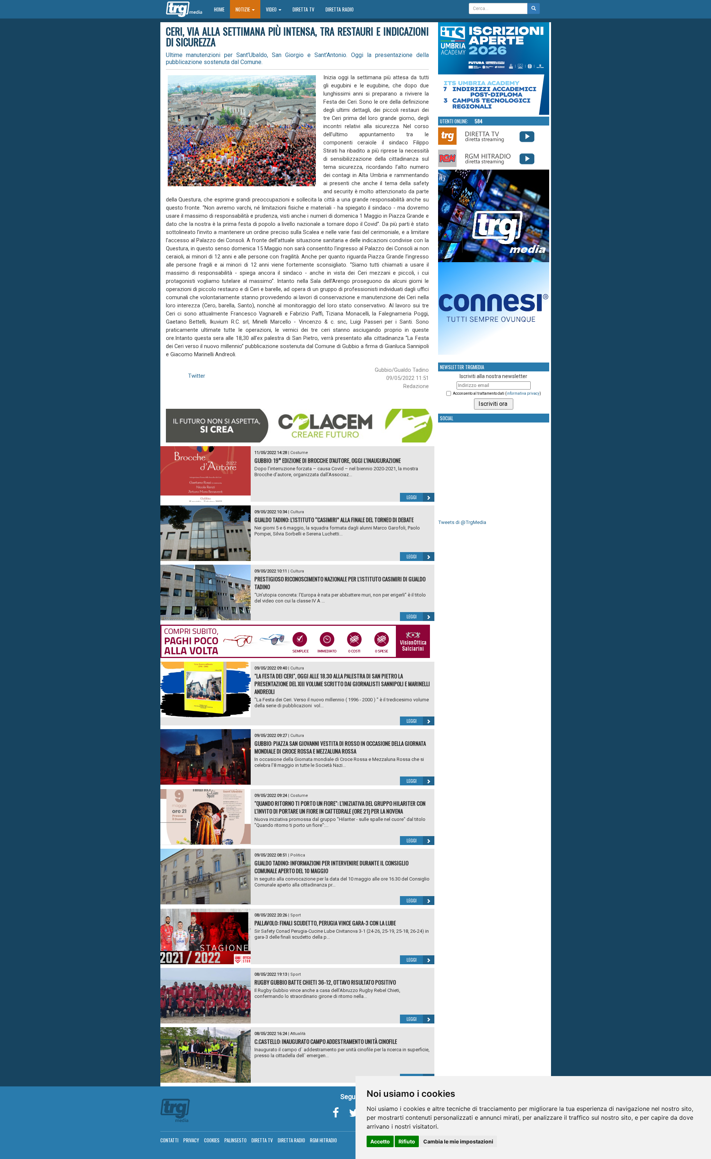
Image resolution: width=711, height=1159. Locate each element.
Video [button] (272, 9)
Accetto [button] (380, 1141)
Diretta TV (303, 9)
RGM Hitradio (323, 1140)
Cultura (297, 512)
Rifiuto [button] (406, 1141)
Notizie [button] (243, 9)
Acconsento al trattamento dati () (497, 393)
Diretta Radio (340, 9)
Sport (295, 915)
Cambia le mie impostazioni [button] (458, 1141)
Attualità (298, 1033)
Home (222, 9)
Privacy (191, 1140)
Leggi (412, 497)
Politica (297, 855)
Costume (299, 452)
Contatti (169, 1140)
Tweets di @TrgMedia (462, 522)
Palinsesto (235, 1140)
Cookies (212, 1140)
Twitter (196, 376)
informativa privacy (523, 393)
